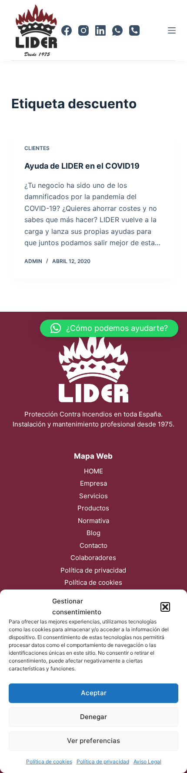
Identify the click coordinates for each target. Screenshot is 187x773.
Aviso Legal (147, 761)
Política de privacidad (103, 761)
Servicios (93, 496)
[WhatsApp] (117, 30)
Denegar (93, 717)
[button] (165, 607)
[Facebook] (66, 30)
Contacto (93, 545)
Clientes (37, 148)
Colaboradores (93, 557)
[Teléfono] (134, 30)
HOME (93, 471)
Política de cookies (49, 761)
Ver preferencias (93, 740)
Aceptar (94, 693)
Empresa (93, 483)
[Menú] (172, 30)
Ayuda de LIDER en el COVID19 (82, 165)
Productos (93, 508)
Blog (93, 533)
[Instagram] (83, 30)
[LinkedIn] (100, 30)
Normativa (93, 520)
